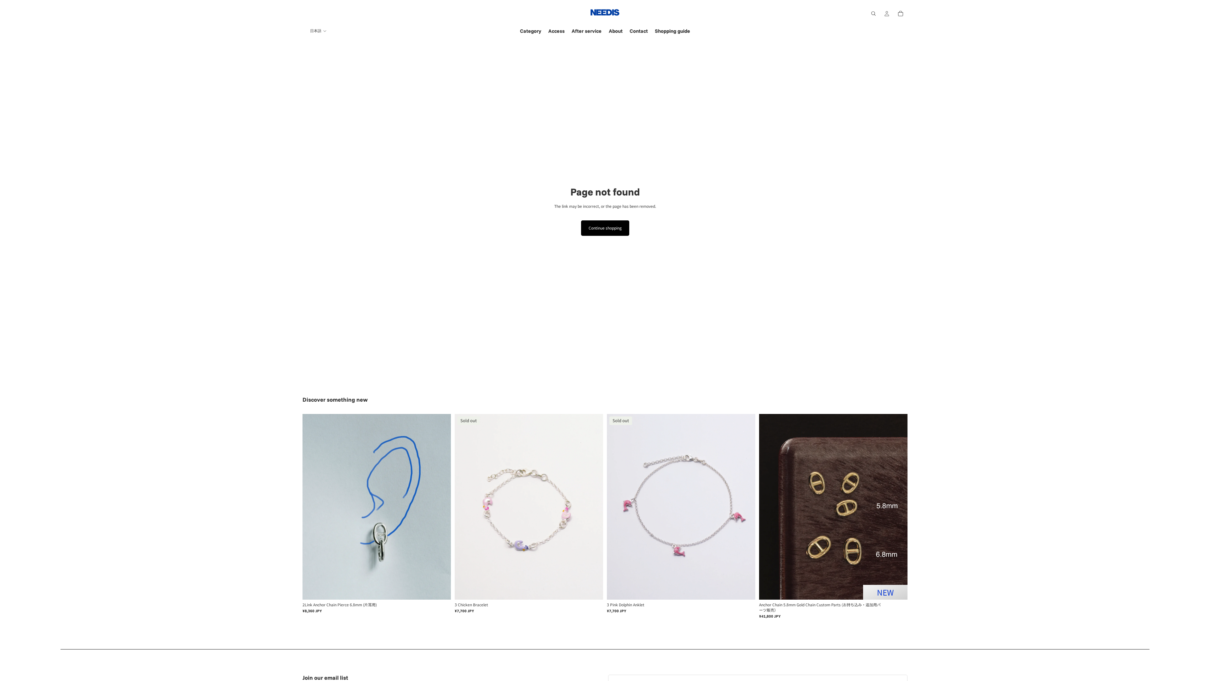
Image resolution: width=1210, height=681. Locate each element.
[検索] (873, 13)
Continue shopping (605, 227)
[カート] (901, 13)
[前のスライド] (311, 507)
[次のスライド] (441, 507)
